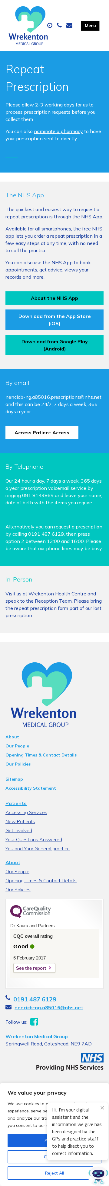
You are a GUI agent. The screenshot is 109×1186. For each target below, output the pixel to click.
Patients (16, 803)
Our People (17, 746)
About (12, 737)
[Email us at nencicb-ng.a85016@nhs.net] (70, 26)
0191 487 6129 (34, 999)
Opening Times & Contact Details (41, 755)
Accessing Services (26, 812)
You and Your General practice (37, 848)
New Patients (20, 821)
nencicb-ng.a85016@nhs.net (49, 1007)
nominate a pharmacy (58, 131)
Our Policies (18, 764)
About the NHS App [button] (54, 298)
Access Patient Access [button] (42, 433)
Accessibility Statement (30, 788)
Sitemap (14, 779)
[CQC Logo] (30, 916)
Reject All (54, 1173)
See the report (31, 968)
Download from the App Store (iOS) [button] (54, 319)
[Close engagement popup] (102, 1108)
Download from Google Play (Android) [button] (54, 345)
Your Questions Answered (33, 839)
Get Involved (18, 830)
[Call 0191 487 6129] (60, 26)
